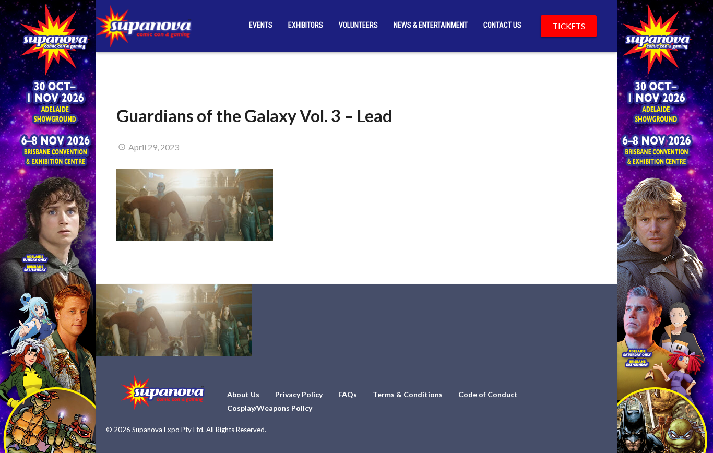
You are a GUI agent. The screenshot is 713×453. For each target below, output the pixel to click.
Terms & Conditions (408, 394)
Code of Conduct (488, 394)
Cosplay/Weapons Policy (269, 407)
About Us (243, 394)
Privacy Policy (299, 394)
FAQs (347, 394)
